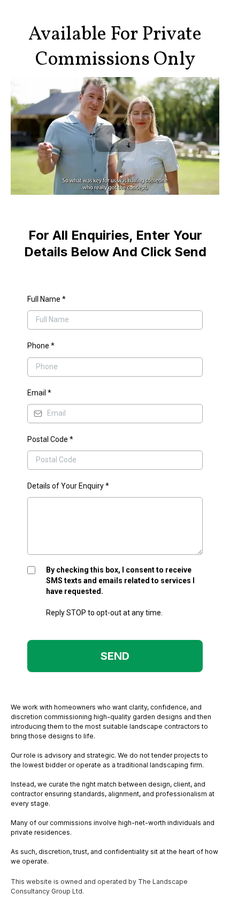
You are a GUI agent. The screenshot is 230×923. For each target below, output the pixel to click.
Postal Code (50, 439)
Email (39, 392)
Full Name (46, 299)
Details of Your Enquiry (68, 486)
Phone (41, 345)
